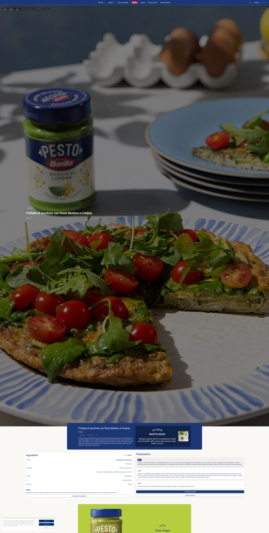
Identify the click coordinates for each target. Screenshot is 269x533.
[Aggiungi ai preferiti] (31, 218)
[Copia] (27, 218)
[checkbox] (190, 462)
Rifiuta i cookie (46, 524)
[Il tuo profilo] (265, 2)
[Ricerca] (250, 2)
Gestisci (46, 527)
